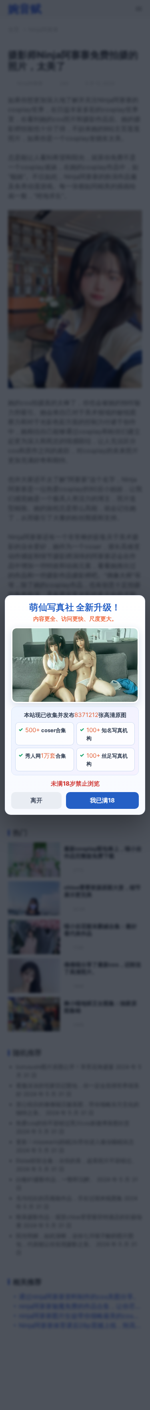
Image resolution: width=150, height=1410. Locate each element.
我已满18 (102, 800)
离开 (36, 800)
